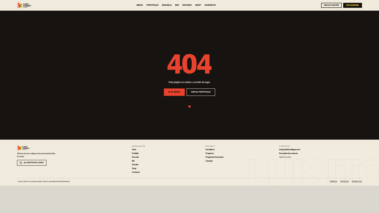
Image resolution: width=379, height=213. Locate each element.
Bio (177, 5)
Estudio (187, 5)
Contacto (210, 5)
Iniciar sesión (331, 5)
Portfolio (153, 5)
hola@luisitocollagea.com (289, 150)
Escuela (167, 5)
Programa (210, 153)
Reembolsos (357, 181)
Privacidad (344, 181)
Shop (198, 5)
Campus (209, 161)
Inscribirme (352, 5)
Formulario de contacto (288, 153)
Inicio (140, 5)
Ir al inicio (174, 92)
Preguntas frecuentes (215, 157)
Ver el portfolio (201, 92)
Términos (333, 181)
